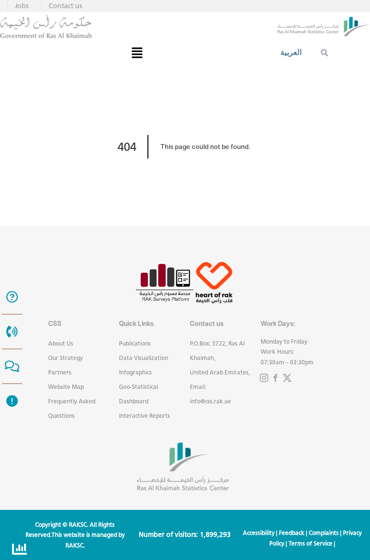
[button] (136, 52)
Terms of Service (310, 543)
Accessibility (259, 532)
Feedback (291, 532)
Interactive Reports (144, 415)
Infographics (135, 372)
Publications (135, 343)
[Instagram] (264, 378)
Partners (59, 372)
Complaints (324, 532)
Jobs (21, 6)
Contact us (65, 6)
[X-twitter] (287, 378)
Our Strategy (65, 357)
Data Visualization (143, 357)
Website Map (66, 386)
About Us (60, 343)
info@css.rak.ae (210, 401)
